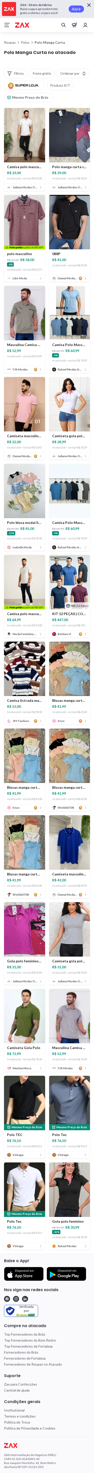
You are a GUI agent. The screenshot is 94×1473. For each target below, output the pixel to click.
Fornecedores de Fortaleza (25, 1358)
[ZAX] (22, 25)
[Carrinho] (74, 25)
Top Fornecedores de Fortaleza (28, 1346)
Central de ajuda (17, 1390)
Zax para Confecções (20, 1384)
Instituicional (14, 1410)
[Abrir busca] (63, 25)
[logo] (47, 1445)
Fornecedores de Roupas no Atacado (33, 1364)
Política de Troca (17, 1422)
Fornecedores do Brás (21, 1352)
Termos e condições (20, 1416)
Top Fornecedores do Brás (24, 1334)
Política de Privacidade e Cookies (29, 1428)
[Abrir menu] (7, 25)
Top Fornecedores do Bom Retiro (30, 1340)
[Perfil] (85, 25)
